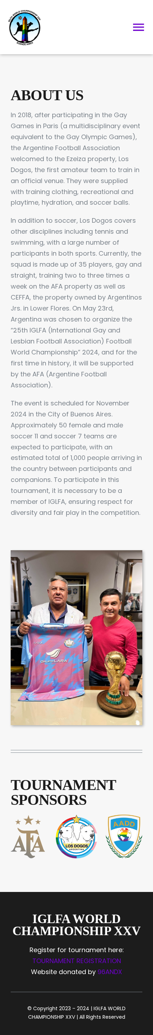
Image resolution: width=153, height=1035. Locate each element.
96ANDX (109, 971)
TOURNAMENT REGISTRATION (76, 960)
